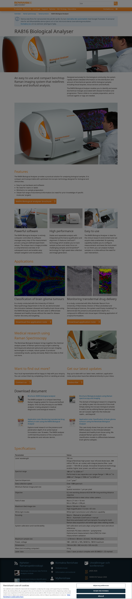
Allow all (101, 596)
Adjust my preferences (101, 585)
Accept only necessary (101, 591)
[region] (66, 590)
